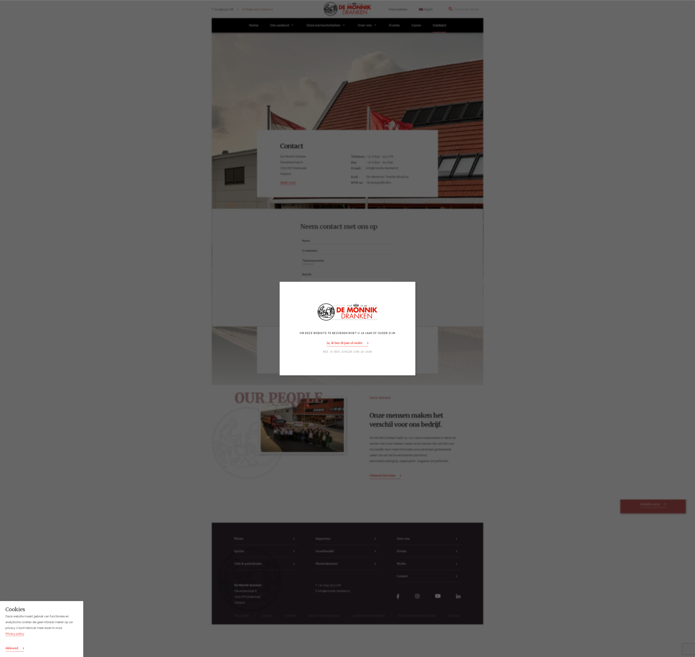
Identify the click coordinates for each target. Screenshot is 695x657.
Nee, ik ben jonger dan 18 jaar (347, 351)
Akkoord (11, 648)
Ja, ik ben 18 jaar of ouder (344, 343)
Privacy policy (14, 633)
